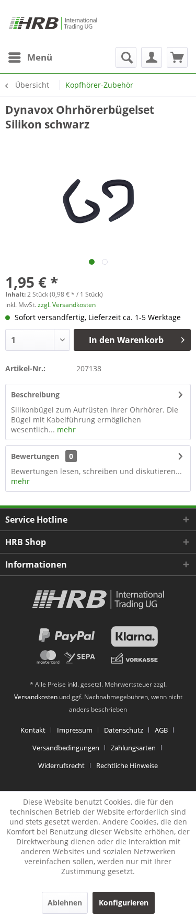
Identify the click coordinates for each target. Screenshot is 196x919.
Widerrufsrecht (61, 765)
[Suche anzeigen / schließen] (126, 57)
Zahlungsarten (133, 747)
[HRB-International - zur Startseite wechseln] (52, 23)
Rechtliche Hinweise (127, 765)
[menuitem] (29, 57)
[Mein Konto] (151, 57)
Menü (39, 57)
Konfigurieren (123, 903)
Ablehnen (65, 903)
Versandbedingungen (65, 747)
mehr (65, 429)
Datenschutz (123, 730)
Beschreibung (35, 394)
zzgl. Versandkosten (67, 304)
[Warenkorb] (177, 57)
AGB (161, 730)
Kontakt (32, 730)
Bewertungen (35, 456)
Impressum (75, 730)
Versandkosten (35, 696)
